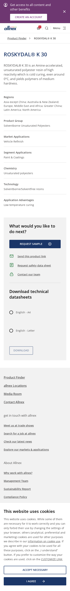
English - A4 (23, 312)
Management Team (16, 481)
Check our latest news (18, 441)
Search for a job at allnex (20, 433)
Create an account (28, 17)
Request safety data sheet (34, 265)
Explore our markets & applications (26, 449)
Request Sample (31, 244)
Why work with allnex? (18, 473)
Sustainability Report (17, 489)
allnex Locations (15, 386)
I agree (31, 581)
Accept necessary (35, 570)
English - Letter (25, 330)
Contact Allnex (14, 402)
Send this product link (32, 256)
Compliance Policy (15, 497)
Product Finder (17, 38)
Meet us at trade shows (19, 425)
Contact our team (29, 274)
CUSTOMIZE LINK (51, 559)
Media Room (13, 394)
